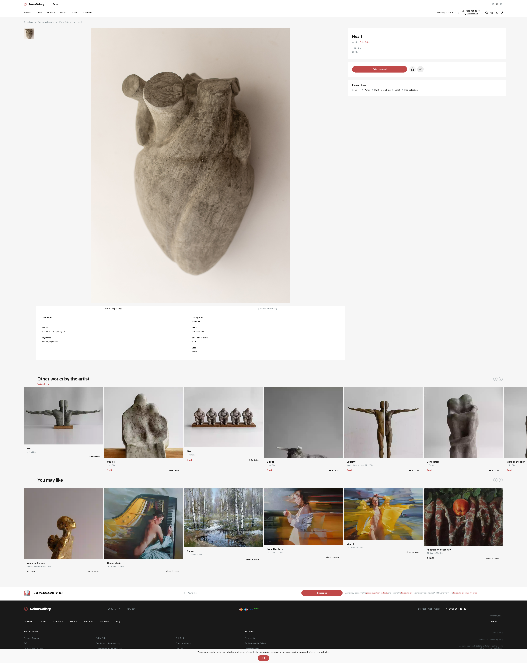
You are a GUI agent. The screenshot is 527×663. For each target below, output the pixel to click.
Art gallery (28, 22)
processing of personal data (377, 593)
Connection (433, 462)
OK (263, 658)
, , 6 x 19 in (191, 455)
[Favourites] (491, 12)
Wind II (350, 544)
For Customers (31, 631)
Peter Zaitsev (65, 22)
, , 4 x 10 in (271, 465)
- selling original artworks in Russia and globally (491, 647)
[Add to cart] (28, 555)
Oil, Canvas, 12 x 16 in (435, 553)
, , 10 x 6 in (111, 465)
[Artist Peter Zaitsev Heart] (190, 165)
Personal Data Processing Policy (491, 640)
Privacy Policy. (406, 593)
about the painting (113, 308)
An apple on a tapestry (439, 549)
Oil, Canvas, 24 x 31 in (195, 555)
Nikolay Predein (93, 571)
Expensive (53, 341)
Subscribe (322, 593)
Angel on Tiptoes (36, 563)
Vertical (45, 341)
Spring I (191, 551)
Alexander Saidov (492, 558)
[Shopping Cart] (497, 12)
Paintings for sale (46, 22)
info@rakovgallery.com (429, 609)
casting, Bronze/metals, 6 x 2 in (39, 566)
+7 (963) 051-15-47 (471, 11)
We (28, 448)
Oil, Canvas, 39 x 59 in (355, 547)
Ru (492, 4)
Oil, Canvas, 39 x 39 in (115, 566)
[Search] (486, 12)
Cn (501, 4)
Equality (351, 462)
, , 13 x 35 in (31, 452)
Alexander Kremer (252, 559)
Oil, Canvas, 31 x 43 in (275, 553)
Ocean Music (114, 563)
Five (189, 451)
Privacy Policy (458, 593)
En (497, 4)
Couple (111, 462)
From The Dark (275, 549)
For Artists (250, 631)
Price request (380, 69)
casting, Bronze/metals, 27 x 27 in (360, 465)
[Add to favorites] (43, 440)
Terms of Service (470, 593)
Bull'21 (270, 462)
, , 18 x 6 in (430, 465)
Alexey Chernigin (172, 571)
